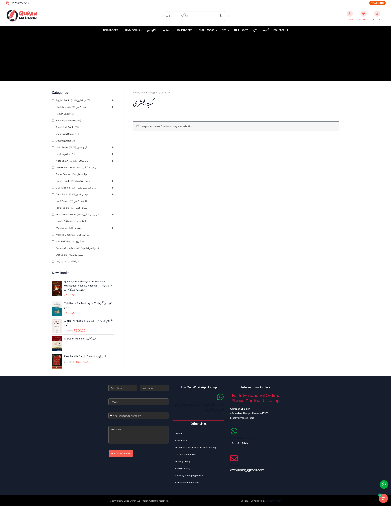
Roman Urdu (65, 113)
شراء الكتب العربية (67, 261)
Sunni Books (206, 30)
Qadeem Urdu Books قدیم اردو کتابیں (77, 248)
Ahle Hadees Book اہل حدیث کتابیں (77, 167)
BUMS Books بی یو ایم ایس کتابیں (76, 187)
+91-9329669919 (19, 3)
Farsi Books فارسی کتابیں (71, 200)
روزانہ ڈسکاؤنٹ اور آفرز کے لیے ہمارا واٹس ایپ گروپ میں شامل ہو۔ (199, 408)
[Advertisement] (195, 57)
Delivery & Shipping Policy (189, 475)
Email (234, 465)
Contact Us (280, 30)
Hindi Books (132, 30)
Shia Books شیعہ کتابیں (69, 254)
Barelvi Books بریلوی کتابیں (73, 180)
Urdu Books (110, 30)
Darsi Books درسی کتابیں (72, 194)
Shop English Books (68, 120)
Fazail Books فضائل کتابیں (72, 207)
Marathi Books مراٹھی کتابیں (72, 234)
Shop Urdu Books (68, 133)
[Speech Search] (221, 16)
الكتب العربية (65, 153)
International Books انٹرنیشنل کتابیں (77, 214)
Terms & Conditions (185, 454)
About (178, 433)
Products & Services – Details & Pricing (195, 447)
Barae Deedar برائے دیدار (71, 174)
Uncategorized (66, 140)
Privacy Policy (182, 461)
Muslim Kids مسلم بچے (70, 241)
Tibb (223, 30)
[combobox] (113, 415)
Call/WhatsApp (242, 438)
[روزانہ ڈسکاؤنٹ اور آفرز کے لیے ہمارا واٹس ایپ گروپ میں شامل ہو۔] (220, 397)
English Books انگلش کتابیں (73, 100)
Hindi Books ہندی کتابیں (71, 106)
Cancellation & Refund (187, 482)
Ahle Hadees (241, 30)
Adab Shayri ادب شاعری (72, 160)
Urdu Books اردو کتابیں (71, 147)
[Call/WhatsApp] (234, 431)
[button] (377, 3)
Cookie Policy (182, 468)
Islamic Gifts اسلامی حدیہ (71, 221)
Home (136, 92)
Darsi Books (184, 30)
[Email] (234, 458)
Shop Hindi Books (67, 127)
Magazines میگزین (68, 227)
